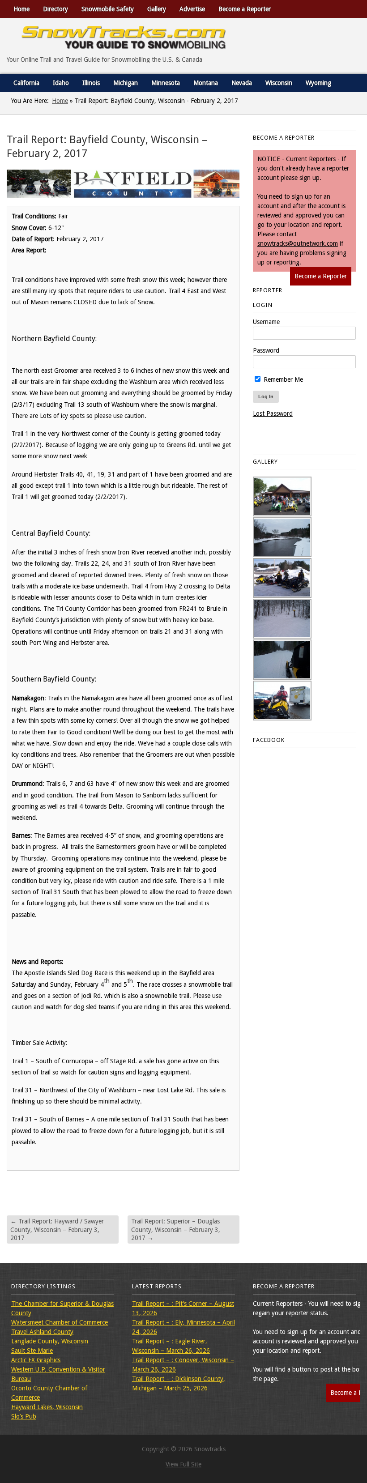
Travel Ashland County (42, 1331)
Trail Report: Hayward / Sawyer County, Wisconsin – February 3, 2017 (57, 1229)
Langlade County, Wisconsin (49, 1341)
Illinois (91, 82)
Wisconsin (278, 82)
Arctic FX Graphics (35, 1360)
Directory (55, 9)
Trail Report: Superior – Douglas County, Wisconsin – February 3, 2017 (175, 1229)
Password (266, 350)
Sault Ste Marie (32, 1350)
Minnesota (165, 82)
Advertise (192, 9)
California (26, 82)
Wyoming (318, 82)
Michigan (125, 82)
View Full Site (183, 1464)
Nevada (241, 82)
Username (266, 321)
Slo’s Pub (23, 1416)
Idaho (61, 82)
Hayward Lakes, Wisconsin (47, 1407)
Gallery (156, 9)
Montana (205, 82)
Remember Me (282, 379)
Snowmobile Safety (107, 9)
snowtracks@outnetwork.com (297, 243)
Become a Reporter (244, 9)
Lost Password (273, 413)
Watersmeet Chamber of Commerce (59, 1322)
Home (21, 9)
